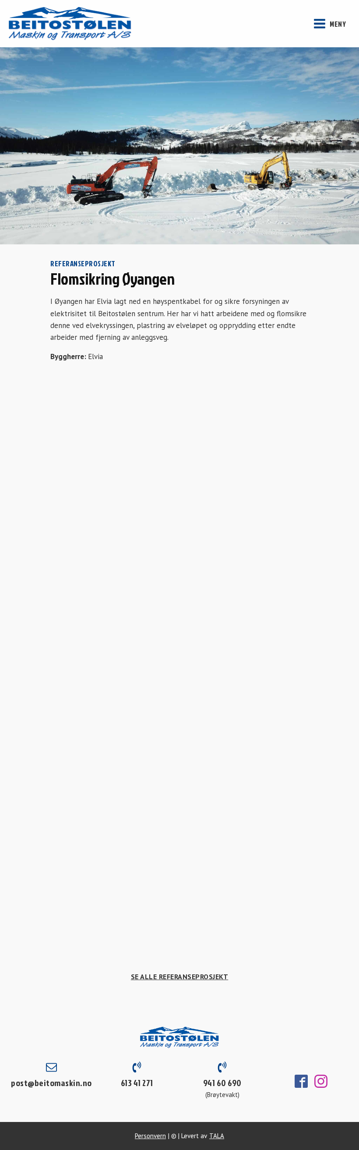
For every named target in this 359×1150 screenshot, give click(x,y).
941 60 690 (222, 1082)
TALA (216, 1136)
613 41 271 (137, 1082)
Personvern (150, 1136)
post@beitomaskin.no (51, 1082)
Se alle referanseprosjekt (180, 976)
